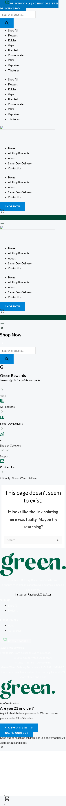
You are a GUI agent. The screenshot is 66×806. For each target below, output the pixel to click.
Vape (11, 45)
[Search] (7, 23)
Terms (31, 662)
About (12, 158)
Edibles (12, 40)
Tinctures (14, 70)
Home (11, 148)
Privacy (20, 662)
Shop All (13, 30)
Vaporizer (14, 65)
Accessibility (44, 662)
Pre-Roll (13, 50)
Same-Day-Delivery (20, 163)
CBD (11, 60)
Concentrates (16, 55)
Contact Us (15, 168)
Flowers (13, 35)
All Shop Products (18, 153)
